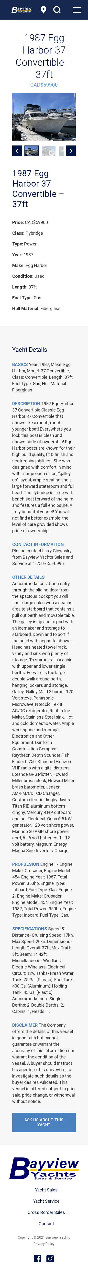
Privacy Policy (44, 1244)
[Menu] (64, 10)
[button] (31, 150)
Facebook (38, 1259)
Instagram (50, 1259)
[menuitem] (64, 10)
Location (43, 10)
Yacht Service (46, 1201)
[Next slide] (71, 150)
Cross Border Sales (46, 1212)
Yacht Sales (46, 1189)
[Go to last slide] (17, 150)
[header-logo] (21, 9)
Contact (46, 1223)
